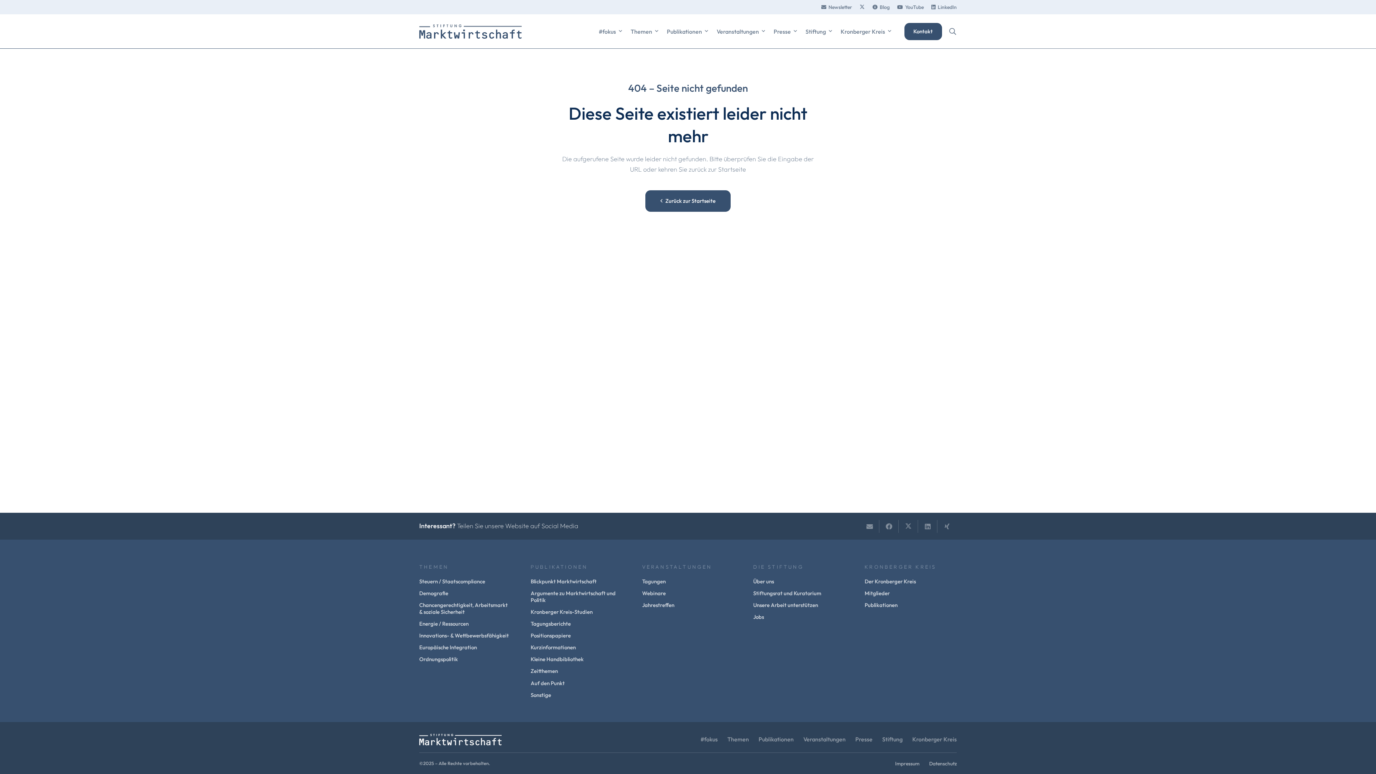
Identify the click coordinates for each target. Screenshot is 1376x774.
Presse (864, 739)
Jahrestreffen (658, 605)
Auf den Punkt (548, 683)
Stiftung (892, 739)
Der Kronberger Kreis (890, 581)
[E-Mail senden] (869, 526)
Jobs (758, 616)
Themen (738, 739)
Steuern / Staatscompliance (452, 581)
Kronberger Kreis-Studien (562, 611)
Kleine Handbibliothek (557, 659)
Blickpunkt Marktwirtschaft (564, 581)
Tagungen (654, 581)
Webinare (654, 593)
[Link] (862, 7)
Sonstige (541, 695)
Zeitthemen (544, 671)
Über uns (763, 581)
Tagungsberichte (551, 623)
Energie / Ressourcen (444, 623)
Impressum (907, 763)
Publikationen (881, 605)
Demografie (433, 593)
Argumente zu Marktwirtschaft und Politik (573, 596)
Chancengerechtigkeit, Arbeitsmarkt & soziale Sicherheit (463, 608)
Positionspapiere (551, 635)
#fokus (709, 739)
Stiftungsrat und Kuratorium (787, 593)
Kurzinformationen (553, 647)
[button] (620, 31)
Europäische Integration (448, 647)
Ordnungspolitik (438, 659)
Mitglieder (877, 593)
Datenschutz (943, 763)
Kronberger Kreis (934, 739)
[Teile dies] (889, 526)
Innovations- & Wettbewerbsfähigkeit (464, 635)
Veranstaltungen (824, 739)
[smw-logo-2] (470, 31)
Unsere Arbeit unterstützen (785, 605)
